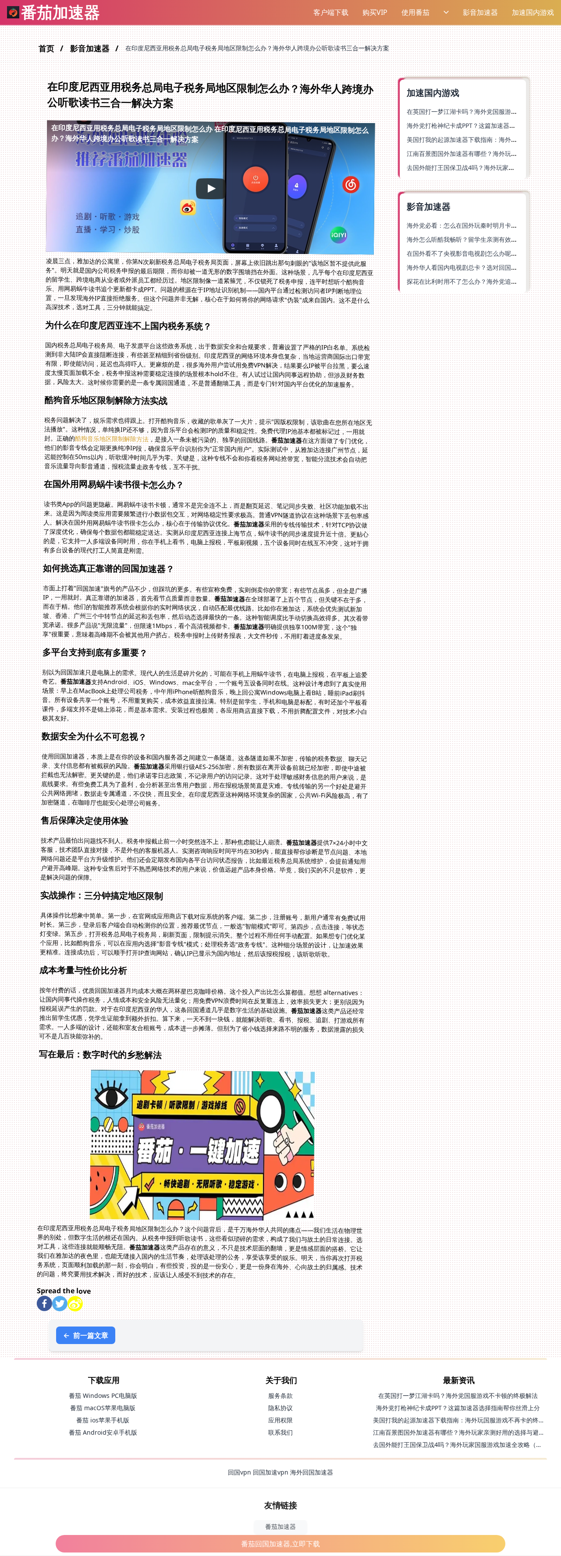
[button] (330, 12)
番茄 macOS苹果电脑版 (102, 1408)
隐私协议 (280, 1408)
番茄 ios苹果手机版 (102, 1420)
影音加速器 (480, 12)
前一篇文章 (85, 1335)
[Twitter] (59, 1303)
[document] (280, 778)
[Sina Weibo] (75, 1303)
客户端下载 (330, 12)
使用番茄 (415, 12)
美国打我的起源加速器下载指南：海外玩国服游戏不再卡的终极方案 (465, 1420)
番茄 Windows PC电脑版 (103, 1395)
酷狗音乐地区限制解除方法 (112, 438)
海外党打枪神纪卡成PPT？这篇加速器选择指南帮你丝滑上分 (458, 1408)
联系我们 (280, 1432)
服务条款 (280, 1395)
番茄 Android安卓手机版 (103, 1432)
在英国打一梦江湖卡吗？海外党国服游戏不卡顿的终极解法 (458, 1395)
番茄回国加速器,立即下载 (280, 1544)
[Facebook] (44, 1303)
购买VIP (374, 12)
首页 (48, 48)
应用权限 (280, 1420)
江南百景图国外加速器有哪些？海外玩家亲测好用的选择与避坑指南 (465, 1432)
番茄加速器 (280, 1526)
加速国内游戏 (533, 12)
